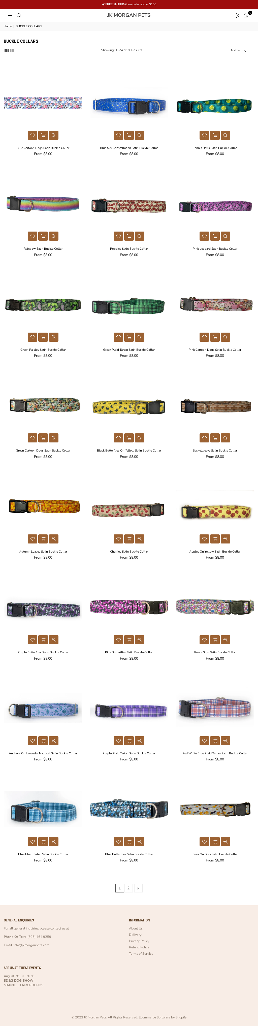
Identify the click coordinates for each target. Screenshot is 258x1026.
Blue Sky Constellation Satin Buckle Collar (129, 148)
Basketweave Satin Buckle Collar (215, 450)
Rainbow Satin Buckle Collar (43, 249)
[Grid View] (6, 50)
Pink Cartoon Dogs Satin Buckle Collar (215, 350)
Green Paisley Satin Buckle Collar (43, 350)
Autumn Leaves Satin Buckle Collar (43, 552)
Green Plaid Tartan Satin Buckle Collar (129, 350)
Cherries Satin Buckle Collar (129, 552)
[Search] (18, 15)
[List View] (12, 50)
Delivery (135, 935)
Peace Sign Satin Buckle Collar (215, 652)
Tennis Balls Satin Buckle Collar (215, 148)
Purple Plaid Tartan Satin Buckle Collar (129, 753)
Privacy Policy (139, 941)
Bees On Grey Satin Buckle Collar (215, 854)
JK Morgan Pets (140, 15)
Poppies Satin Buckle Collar (129, 249)
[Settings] (236, 15)
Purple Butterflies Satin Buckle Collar (43, 652)
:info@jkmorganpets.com (30, 945)
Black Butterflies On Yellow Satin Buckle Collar (129, 450)
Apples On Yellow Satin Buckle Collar (215, 552)
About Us (136, 928)
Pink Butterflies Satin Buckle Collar (129, 652)
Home (8, 26)
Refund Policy (139, 947)
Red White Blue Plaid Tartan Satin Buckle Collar (214, 753)
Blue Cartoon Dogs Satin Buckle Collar (43, 148)
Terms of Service (141, 953)
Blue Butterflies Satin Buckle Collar (129, 854)
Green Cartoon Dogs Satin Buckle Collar (43, 450)
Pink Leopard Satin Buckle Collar (215, 249)
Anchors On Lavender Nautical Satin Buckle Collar (43, 753)
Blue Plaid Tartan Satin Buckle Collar (43, 854)
